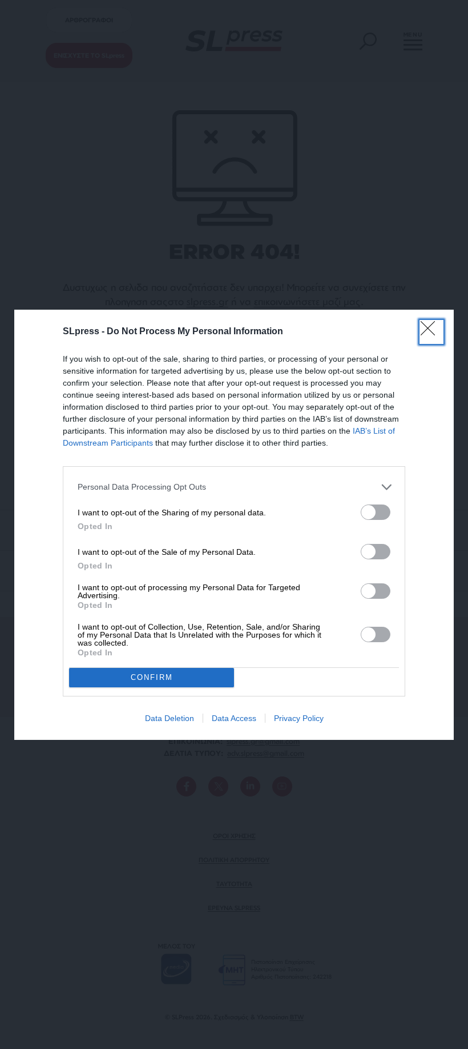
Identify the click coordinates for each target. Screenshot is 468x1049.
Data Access (234, 718)
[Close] (431, 332)
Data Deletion (169, 718)
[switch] (375, 512)
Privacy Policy (299, 718)
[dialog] (234, 525)
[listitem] (234, 487)
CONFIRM (152, 677)
